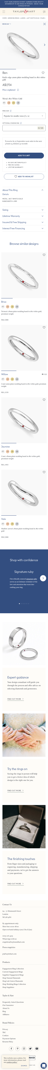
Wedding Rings (13, 18)
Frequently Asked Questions (13, 1002)
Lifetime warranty (11, 216)
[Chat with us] (44, 1066)
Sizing (5, 209)
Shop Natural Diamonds (11, 978)
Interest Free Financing (13, 228)
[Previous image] (4, 275)
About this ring (10, 190)
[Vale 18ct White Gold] (24, 504)
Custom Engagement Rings (12, 972)
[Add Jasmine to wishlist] (44, 399)
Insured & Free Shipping (14, 222)
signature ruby (31, 579)
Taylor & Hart (24, 11)
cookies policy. (12, 1062)
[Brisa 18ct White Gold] (24, 286)
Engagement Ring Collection (13, 969)
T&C (4, 1032)
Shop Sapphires (8, 987)
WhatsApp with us (9, 939)
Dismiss (24, 1066)
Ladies (22, 18)
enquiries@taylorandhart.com (13, 942)
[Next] (43, 578)
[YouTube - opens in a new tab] (37, 1049)
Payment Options (9, 1038)
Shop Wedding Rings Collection (14, 984)
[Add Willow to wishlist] (44, 327)
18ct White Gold (33, 18)
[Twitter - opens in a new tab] (30, 1049)
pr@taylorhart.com (9, 954)
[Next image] (44, 44)
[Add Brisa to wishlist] (44, 254)
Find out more (14, 699)
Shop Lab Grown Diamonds (12, 981)
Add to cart (24, 156)
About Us (5, 1008)
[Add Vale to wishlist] (44, 472)
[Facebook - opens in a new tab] (11, 1049)
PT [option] (4, 103)
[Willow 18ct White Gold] (24, 359)
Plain (43, 18)
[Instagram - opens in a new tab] (24, 1049)
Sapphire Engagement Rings (13, 975)
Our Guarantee (8, 1005)
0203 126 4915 (7, 936)
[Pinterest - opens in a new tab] (18, 1049)
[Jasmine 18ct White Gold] (24, 431)
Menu (3, 11)
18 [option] (9, 103)
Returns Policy (7, 1042)
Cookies (5, 1035)
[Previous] (5, 578)
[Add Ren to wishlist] (43, 72)
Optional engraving (10, 123)
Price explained (8, 90)
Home (4, 18)
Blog (4, 1011)
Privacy (5, 1029)
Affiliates (5, 1014)
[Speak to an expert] (44, 11)
